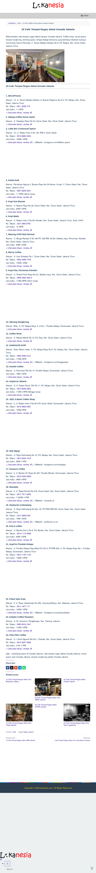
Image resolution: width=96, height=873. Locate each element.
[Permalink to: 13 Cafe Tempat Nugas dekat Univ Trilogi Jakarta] (19, 712)
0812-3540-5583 (24, 476)
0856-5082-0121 (24, 355)
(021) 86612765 (23, 223)
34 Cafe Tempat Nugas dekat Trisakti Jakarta (74, 680)
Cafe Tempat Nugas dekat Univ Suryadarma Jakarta (72, 739)
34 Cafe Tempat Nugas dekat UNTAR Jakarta (46, 705)
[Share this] (7, 667)
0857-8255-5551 (24, 190)
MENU (86, 16)
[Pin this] (16, 667)
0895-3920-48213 (24, 277)
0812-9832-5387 (24, 406)
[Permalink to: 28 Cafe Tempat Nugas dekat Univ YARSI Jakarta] (48, 687)
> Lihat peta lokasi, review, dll (19, 112)
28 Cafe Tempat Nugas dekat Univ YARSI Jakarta (47, 698)
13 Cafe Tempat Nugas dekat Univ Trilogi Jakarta (18, 724)
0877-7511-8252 (24, 494)
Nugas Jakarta (28, 732)
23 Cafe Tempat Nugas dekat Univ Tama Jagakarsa (76, 724)
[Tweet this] (11, 667)
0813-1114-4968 (24, 533)
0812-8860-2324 (24, 135)
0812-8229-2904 (24, 388)
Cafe (14, 732)
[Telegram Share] (20, 667)
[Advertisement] (48, 162)
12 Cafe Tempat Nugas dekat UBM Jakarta (20, 739)
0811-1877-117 (23, 606)
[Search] (7, 863)
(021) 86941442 (23, 515)
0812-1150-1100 (24, 554)
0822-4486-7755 (24, 259)
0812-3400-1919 (24, 458)
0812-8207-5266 (24, 642)
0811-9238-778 (23, 106)
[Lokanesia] (48, 4)
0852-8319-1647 (24, 624)
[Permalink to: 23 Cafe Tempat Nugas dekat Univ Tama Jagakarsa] (77, 712)
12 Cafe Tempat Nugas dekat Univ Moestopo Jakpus (18, 680)
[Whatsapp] (24, 667)
